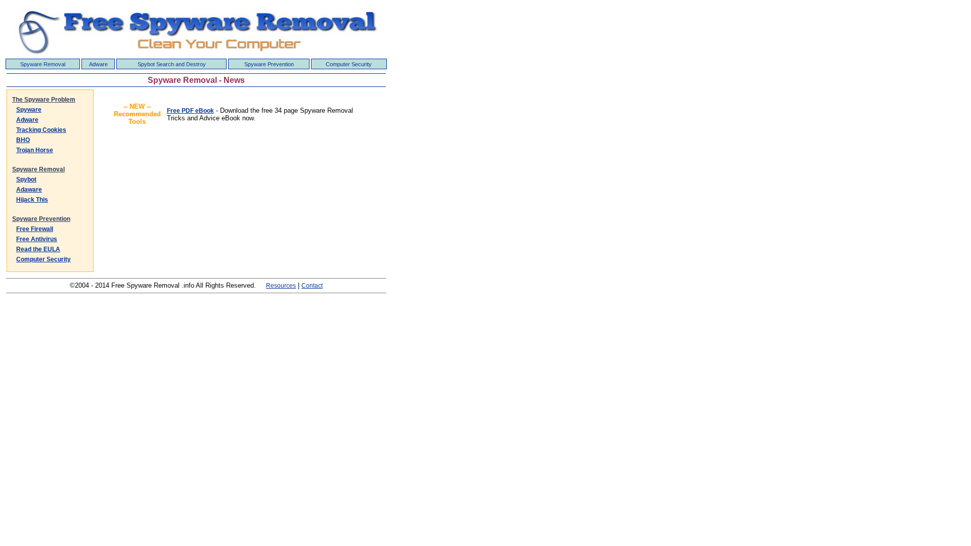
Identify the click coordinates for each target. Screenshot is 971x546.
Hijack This (32, 199)
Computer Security (349, 64)
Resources (281, 285)
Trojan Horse (34, 150)
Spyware (28, 109)
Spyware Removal (42, 64)
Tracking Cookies (41, 129)
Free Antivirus (36, 239)
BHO (23, 140)
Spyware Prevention (269, 64)
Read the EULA (38, 249)
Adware (98, 64)
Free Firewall (34, 229)
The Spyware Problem (43, 99)
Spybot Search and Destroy (172, 64)
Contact (312, 285)
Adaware (29, 189)
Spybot (26, 179)
